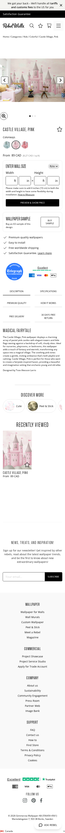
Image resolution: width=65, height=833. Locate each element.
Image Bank (32, 711)
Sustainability (32, 690)
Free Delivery (16, 316)
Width (17, 177)
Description (16, 291)
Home (6, 36)
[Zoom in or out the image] (4, 116)
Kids (26, 36)
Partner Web (32, 706)
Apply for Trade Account (32, 666)
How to (32, 740)
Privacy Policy (33, 755)
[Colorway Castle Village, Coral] (25, 145)
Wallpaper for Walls (32, 612)
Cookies (32, 760)
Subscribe (53, 576)
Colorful (34, 36)
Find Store (32, 745)
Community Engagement (32, 695)
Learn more (45, 253)
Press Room (32, 700)
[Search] (31, 25)
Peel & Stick (33, 627)
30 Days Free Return (48, 316)
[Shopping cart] (49, 25)
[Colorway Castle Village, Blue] (7, 145)
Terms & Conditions (32, 750)
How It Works (48, 303)
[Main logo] (14, 25)
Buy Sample (50, 222)
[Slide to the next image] (60, 80)
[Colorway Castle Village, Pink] (16, 145)
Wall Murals (32, 617)
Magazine (32, 637)
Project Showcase (32, 656)
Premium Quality (16, 303)
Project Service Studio (33, 661)
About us (32, 685)
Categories (16, 36)
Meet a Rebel (32, 632)
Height (46, 177)
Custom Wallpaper (32, 622)
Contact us (32, 735)
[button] (40, 25)
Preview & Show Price (32, 202)
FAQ (32, 730)
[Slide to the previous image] (4, 80)
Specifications (48, 291)
